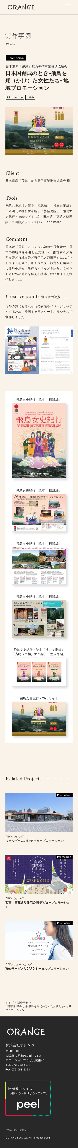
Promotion (16, 97)
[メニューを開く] (68, 7)
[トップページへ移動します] (21, 7)
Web (31, 97)
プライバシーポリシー (17, 1130)
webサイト (27, 216)
